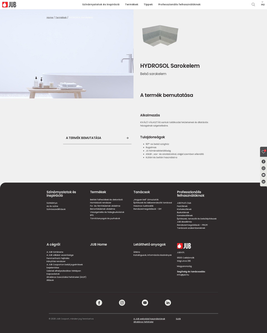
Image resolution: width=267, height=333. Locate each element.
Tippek (148, 4)
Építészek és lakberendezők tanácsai (153, 202)
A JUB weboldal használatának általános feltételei (149, 320)
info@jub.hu (183, 274)
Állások (50, 280)
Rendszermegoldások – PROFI (192, 224)
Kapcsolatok (53, 273)
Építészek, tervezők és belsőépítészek (197, 218)
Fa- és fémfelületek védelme (105, 205)
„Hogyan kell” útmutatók (146, 199)
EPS (92, 215)
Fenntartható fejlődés (58, 258)
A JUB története (55, 251)
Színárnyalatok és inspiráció (101, 4)
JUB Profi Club (184, 202)
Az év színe (52, 206)
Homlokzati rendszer (100, 202)
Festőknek (182, 206)
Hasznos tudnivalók (143, 205)
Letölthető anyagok (150, 244)
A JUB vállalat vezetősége (60, 255)
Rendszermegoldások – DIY (148, 208)
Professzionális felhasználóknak (179, 4)
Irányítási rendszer (56, 261)
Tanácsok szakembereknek (191, 228)
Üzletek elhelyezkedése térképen (64, 270)
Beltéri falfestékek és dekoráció (106, 199)
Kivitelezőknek (184, 209)
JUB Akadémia (184, 221)
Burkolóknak (183, 212)
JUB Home (98, 244)
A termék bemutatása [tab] (83, 138)
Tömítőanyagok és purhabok (105, 218)
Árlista (137, 251)
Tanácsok (142, 192)
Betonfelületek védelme (102, 208)
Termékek (131, 4)
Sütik (178, 318)
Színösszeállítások (56, 209)
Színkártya (52, 202)
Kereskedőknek (185, 215)
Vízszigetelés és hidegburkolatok (107, 212)
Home (50, 17)
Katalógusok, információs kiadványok (153, 255)
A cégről (53, 244)
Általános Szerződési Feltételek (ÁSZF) (66, 277)
